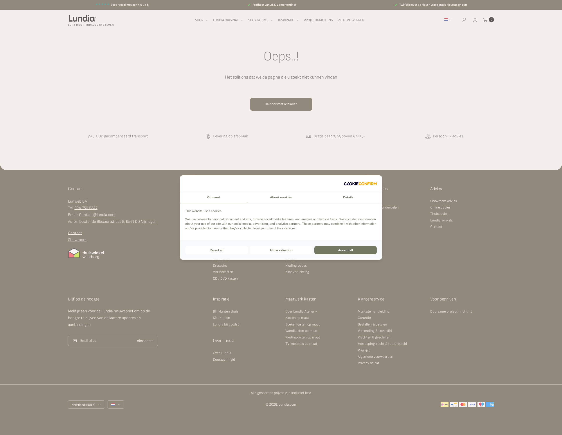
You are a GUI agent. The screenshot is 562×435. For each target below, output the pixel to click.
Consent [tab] (213, 197)
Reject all (216, 250)
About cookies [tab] (281, 197)
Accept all (345, 250)
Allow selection (281, 250)
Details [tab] (348, 197)
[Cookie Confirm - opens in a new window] (360, 184)
